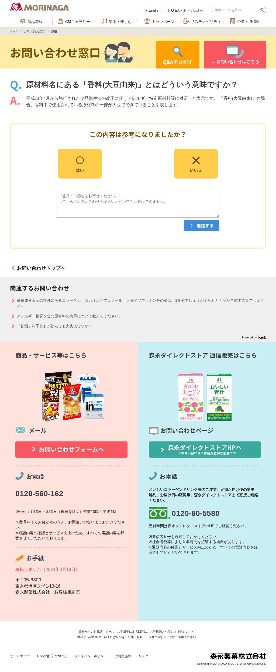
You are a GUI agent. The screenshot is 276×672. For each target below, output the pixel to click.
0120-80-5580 (196, 513)
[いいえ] (196, 163)
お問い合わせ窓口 (35, 31)
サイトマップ (19, 656)
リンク (143, 656)
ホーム (14, 31)
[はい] (80, 163)
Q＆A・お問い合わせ (187, 10)
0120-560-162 (39, 493)
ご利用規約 (123, 656)
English (154, 10)
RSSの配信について (52, 656)
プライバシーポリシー (90, 656)
